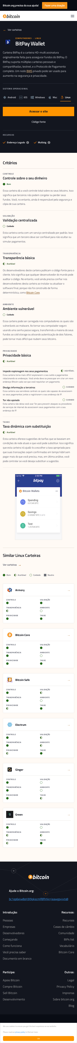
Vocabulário (67, 945)
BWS (29, 71)
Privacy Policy (65, 986)
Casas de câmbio (63, 926)
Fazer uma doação (55, 5)
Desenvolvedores (13, 933)
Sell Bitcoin (10, 993)
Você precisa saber (14, 952)
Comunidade (66, 933)
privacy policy (20, 1031)
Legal (70, 980)
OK (38, 1038)
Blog (71, 1005)
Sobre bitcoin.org (63, 999)
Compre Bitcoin (12, 986)
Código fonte (43, 122)
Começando (10, 939)
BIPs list (69, 939)
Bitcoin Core (33, 292)
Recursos (68, 920)
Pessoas (8, 920)
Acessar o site (42, 112)
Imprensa (68, 993)
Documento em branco (17, 958)
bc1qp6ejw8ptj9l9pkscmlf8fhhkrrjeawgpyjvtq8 (38, 899)
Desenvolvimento (14, 999)
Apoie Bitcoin (11, 980)
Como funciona (12, 945)
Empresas (9, 926)
